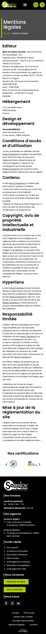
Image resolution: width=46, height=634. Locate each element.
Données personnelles (23, 620)
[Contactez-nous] (35, 4)
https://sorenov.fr (11, 154)
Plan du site (29, 612)
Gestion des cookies (23, 616)
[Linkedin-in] (18, 603)
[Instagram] (12, 603)
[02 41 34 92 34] (42, 4)
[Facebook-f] (6, 603)
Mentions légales (16, 624)
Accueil (6, 33)
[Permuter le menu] (25, 5)
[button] (6, 464)
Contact (6, 96)
